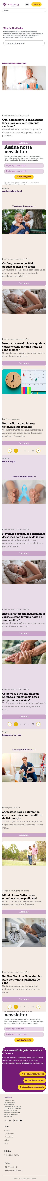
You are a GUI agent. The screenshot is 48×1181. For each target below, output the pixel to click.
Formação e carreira (11, 807)
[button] (27, 4)
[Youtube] (21, 1120)
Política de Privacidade (14, 184)
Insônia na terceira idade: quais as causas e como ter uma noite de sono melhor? (23, 347)
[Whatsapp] (6, 1120)
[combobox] (24, 10)
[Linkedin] (17, 1120)
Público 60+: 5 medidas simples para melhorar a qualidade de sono (22, 980)
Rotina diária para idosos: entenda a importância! (18, 425)
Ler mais (24, 143)
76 (33, 450)
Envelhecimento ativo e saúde (15, 115)
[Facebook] (13, 1120)
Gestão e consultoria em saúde (15, 891)
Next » (38, 451)
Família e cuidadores (11, 419)
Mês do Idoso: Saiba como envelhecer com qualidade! (19, 897)
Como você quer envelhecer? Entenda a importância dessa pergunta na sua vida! (20, 697)
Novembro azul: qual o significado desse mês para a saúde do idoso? (24, 535)
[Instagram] (9, 1120)
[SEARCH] (41, 43)
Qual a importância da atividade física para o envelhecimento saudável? (22, 123)
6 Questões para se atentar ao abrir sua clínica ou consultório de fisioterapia (22, 815)
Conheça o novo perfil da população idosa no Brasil (18, 265)
